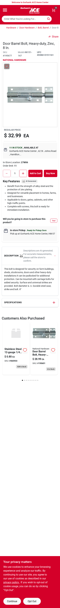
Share (55, 36)
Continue (12, 601)
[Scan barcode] (55, 19)
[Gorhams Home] (30, 10)
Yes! (54, 221)
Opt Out (32, 601)
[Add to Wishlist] (7, 66)
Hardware (11, 27)
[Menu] (5, 10)
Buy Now (50, 173)
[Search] (48, 18)
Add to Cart (35, 173)
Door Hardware (27, 27)
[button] (30, 256)
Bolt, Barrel (43, 27)
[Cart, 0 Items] (53, 10)
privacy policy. (11, 582)
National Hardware (14, 60)
